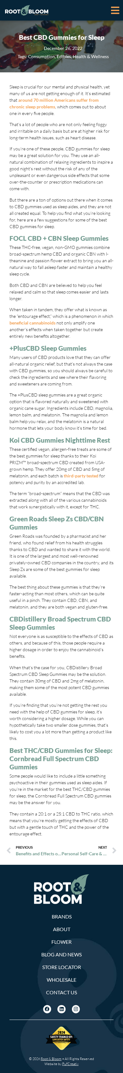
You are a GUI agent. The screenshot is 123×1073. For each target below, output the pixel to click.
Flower (61, 942)
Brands (62, 916)
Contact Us (61, 992)
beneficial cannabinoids (32, 322)
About (61, 929)
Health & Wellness (91, 56)
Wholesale (61, 980)
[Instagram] (76, 1009)
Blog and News (61, 954)
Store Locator (61, 967)
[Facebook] (47, 1009)
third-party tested (81, 475)
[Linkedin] (61, 1009)
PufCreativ (70, 1064)
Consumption (41, 56)
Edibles (64, 56)
